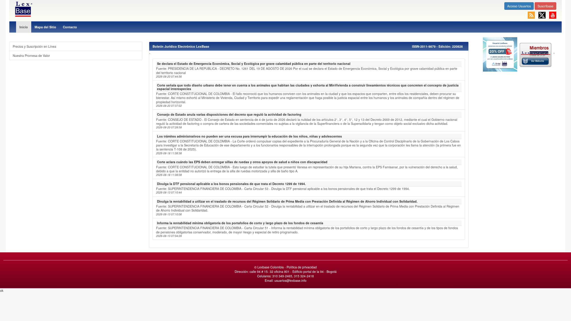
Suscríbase (545, 6)
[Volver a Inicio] (23, 8)
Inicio (23, 27)
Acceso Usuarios (519, 6)
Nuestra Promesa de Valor (31, 55)
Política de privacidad (302, 267)
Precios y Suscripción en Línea (34, 46)
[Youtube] (552, 14)
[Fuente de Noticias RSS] (532, 14)
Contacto (70, 27)
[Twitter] (542, 14)
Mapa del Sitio (45, 27)
